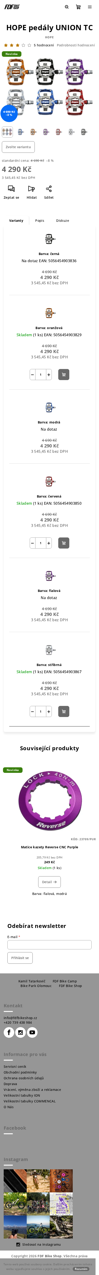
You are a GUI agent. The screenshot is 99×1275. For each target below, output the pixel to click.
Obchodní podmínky (20, 1072)
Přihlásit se (20, 958)
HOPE (49, 37)
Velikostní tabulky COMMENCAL (29, 1101)
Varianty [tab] (16, 220)
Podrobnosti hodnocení (76, 45)
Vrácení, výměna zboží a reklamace (32, 1089)
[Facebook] (9, 1032)
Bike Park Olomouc (36, 986)
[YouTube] (32, 1032)
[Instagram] (20, 1032)
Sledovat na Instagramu (41, 1244)
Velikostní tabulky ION (22, 1095)
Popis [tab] (39, 220)
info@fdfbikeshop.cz (20, 1018)
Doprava (10, 1084)
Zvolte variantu (18, 147)
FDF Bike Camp (65, 981)
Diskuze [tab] (62, 220)
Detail (47, 882)
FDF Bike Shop (70, 986)
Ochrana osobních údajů (24, 1078)
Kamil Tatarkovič (31, 981)
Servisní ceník (15, 1066)
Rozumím (81, 1269)
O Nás (9, 1107)
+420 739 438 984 (18, 1022)
